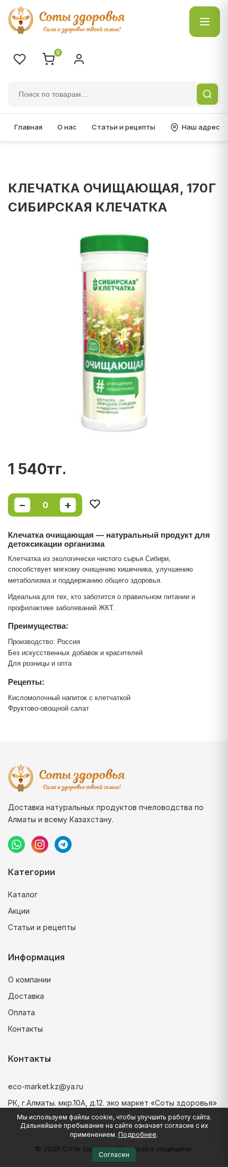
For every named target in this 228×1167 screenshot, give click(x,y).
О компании (29, 979)
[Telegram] (63, 844)
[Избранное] (19, 59)
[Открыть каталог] (204, 21)
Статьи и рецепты (123, 127)
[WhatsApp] (16, 844)
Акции (19, 910)
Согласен (114, 1155)
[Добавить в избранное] (95, 505)
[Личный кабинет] (79, 59)
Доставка (26, 995)
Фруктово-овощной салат (48, 708)
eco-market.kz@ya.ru (45, 1086)
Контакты (25, 1028)
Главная (28, 127)
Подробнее (137, 1134)
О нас (67, 127)
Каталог (23, 894)
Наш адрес (201, 127)
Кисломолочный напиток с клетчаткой (69, 698)
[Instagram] (39, 844)
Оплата (21, 1012)
